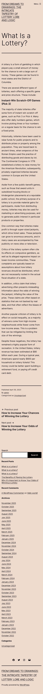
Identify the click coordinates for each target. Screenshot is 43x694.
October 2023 (8, 593)
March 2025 (7, 532)
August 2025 (7, 514)
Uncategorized (20, 395)
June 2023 (6, 607)
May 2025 (6, 525)
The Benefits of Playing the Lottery (17, 477)
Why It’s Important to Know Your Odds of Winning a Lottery (20, 481)
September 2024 (9, 553)
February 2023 (8, 621)
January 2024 (8, 582)
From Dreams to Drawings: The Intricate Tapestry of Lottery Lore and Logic (20, 675)
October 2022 (8, 636)
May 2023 (6, 611)
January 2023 (8, 625)
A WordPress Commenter (13, 493)
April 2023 (6, 614)
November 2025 (9, 503)
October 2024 (8, 550)
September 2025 (9, 510)
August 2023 (7, 600)
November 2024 (9, 546)
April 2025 (6, 528)
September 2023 (9, 596)
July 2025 (6, 517)
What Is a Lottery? (10, 470)
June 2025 (6, 521)
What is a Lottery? (10, 466)
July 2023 (6, 603)
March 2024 (7, 575)
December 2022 (9, 628)
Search (5, 450)
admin (6, 393)
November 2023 (9, 589)
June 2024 (6, 564)
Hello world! (32, 493)
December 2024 (9, 542)
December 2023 (9, 585)
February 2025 (8, 535)
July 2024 (6, 560)
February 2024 (8, 578)
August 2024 (7, 557)
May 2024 (6, 568)
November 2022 (9, 632)
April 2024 (6, 571)
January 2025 (8, 539)
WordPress (24, 685)
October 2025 (8, 507)
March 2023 (7, 618)
